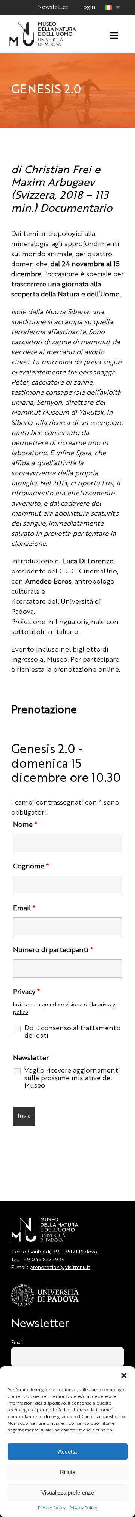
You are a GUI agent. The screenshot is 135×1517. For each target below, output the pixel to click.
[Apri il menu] (114, 36)
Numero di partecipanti (53, 950)
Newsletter (52, 7)
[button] (124, 1375)
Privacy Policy (52, 1508)
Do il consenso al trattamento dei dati (72, 1032)
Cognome (31, 866)
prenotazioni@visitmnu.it (60, 1267)
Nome (25, 824)
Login (87, 7)
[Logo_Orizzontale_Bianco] (42, 24)
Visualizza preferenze (67, 1492)
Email (24, 908)
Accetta (67, 1451)
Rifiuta (67, 1472)
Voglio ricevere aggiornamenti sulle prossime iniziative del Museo (72, 1078)
